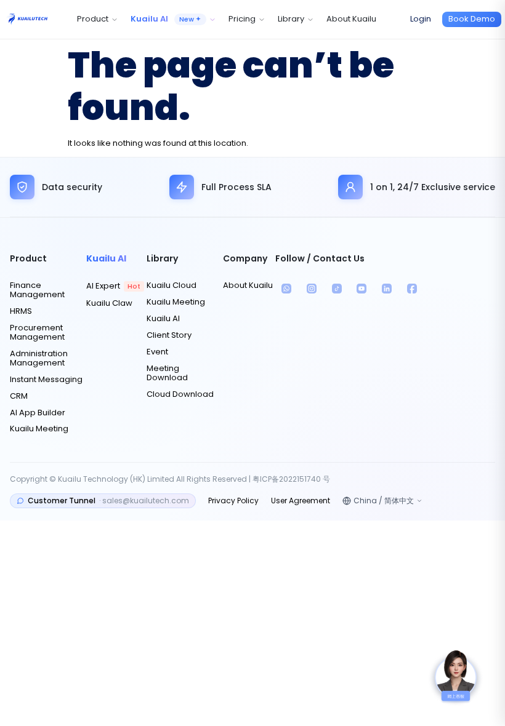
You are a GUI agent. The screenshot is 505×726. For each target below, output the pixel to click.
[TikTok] (336, 288)
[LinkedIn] (387, 288)
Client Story (169, 335)
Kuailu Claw (109, 303)
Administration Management (39, 358)
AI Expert (113, 286)
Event (157, 352)
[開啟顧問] (456, 677)
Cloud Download (180, 394)
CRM (19, 396)
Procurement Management (37, 333)
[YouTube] (361, 288)
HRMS (21, 311)
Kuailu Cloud (171, 285)
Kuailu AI (163, 319)
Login (420, 19)
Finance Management (37, 290)
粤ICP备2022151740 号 (291, 479)
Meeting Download (167, 373)
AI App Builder (37, 413)
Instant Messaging (46, 380)
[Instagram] (312, 288)
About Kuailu (351, 19)
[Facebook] (411, 288)
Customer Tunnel (108, 500)
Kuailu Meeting (39, 429)
